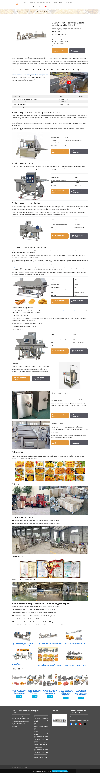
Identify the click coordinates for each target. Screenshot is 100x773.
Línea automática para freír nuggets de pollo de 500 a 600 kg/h (50, 644)
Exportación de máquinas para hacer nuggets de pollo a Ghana (81, 692)
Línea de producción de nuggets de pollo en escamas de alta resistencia (75, 664)
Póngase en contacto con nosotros (32, 7)
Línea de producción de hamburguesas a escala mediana (50, 691)
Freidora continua (38, 747)
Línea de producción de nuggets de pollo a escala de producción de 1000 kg (49, 664)
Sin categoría (37, 759)
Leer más (19, 696)
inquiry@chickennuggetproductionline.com (79, 720)
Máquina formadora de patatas (41, 757)
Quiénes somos (69, 2)
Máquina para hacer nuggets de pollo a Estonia (34, 691)
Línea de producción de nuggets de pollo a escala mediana (74, 644)
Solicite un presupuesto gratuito (60, 771)
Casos (60, 2)
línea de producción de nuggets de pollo (67, 310)
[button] (54, 720)
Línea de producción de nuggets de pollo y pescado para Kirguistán (65, 692)
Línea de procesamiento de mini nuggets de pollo (21, 663)
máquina (15, 268)
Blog (55, 2)
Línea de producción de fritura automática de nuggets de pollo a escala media (30, 74)
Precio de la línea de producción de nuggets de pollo (19, 691)
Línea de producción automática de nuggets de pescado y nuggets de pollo (41, 720)
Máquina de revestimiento (40, 746)
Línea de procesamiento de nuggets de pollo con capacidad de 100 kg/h (23, 644)
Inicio (25, 2)
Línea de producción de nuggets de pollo (39, 2)
